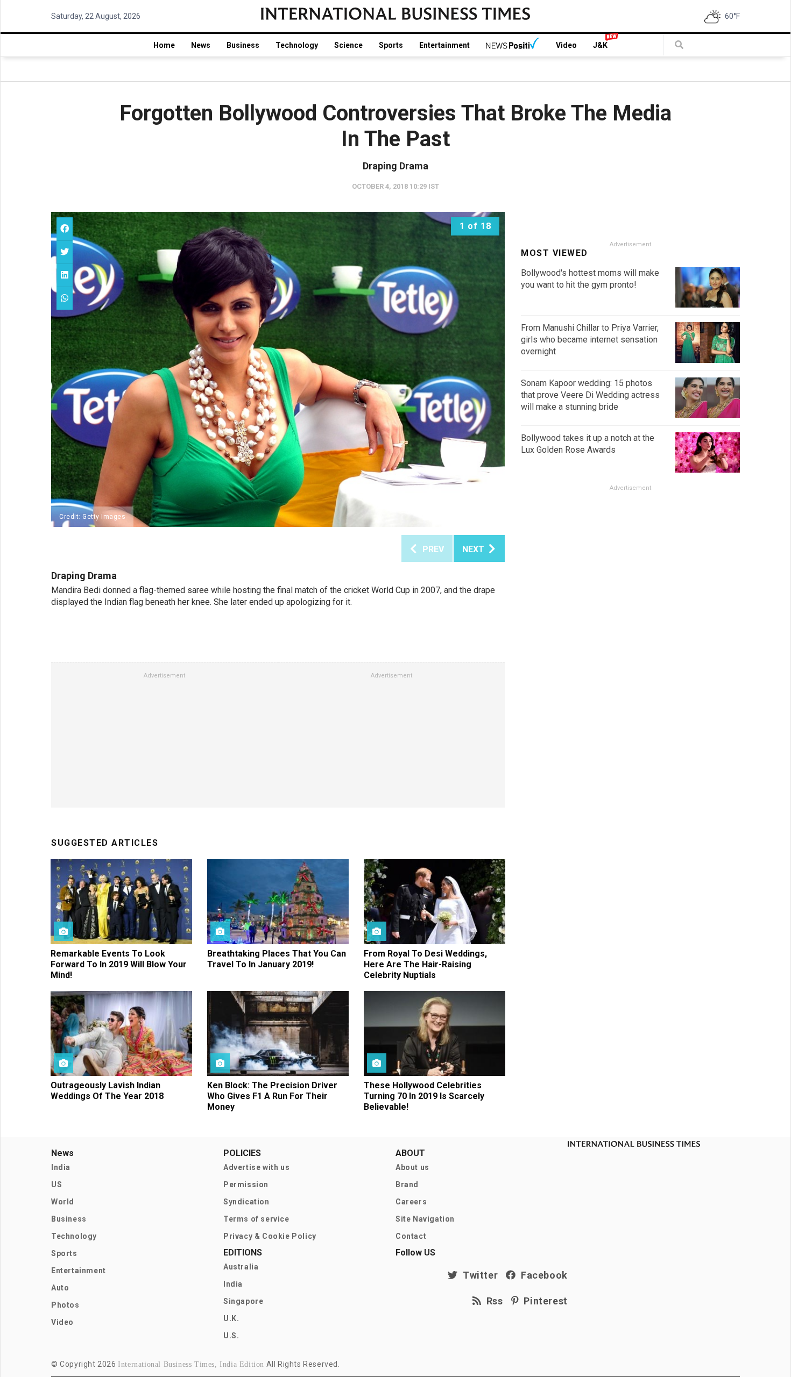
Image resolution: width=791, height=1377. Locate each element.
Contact (411, 1236)
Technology (297, 45)
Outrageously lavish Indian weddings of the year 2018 (107, 1090)
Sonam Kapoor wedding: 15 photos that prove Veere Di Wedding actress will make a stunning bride (590, 395)
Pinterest (543, 1301)
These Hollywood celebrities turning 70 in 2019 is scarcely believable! (424, 1096)
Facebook (542, 1275)
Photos (65, 1305)
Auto (60, 1287)
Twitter (478, 1275)
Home (164, 45)
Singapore (243, 1301)
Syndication (246, 1201)
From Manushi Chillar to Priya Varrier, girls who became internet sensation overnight (590, 339)
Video (566, 45)
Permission (246, 1184)
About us (412, 1167)
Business (243, 45)
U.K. (231, 1318)
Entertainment (444, 45)
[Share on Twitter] (64, 251)
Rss (492, 1301)
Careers (411, 1201)
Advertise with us (256, 1167)
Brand (407, 1184)
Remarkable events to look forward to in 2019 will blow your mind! (119, 964)
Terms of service (256, 1219)
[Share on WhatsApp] (64, 298)
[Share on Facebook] (64, 228)
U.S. (231, 1335)
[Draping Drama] (278, 369)
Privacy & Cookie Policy (269, 1236)
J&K (600, 45)
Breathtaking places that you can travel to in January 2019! (276, 958)
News (200, 45)
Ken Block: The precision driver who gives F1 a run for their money (272, 1096)
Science (348, 45)
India (60, 1167)
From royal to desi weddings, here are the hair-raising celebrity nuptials (425, 964)
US (56, 1184)
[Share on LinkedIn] (64, 275)
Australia (240, 1266)
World (62, 1201)
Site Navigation (425, 1219)
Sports (391, 45)
